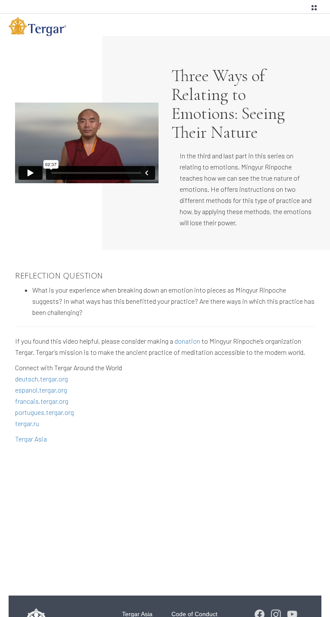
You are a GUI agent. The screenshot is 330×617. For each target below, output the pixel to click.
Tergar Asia (31, 439)
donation (187, 341)
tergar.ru (27, 423)
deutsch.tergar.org (41, 379)
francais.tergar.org (41, 401)
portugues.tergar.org (44, 412)
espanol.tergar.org (41, 390)
